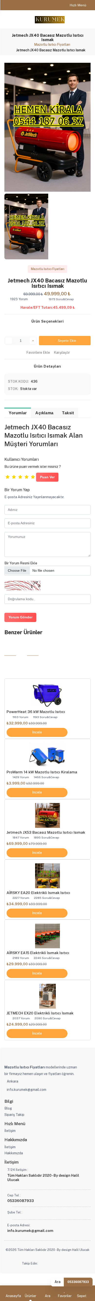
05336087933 (78, 1282)
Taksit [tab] (68, 413)
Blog (8, 1108)
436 (34, 381)
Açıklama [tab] (44, 413)
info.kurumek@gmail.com (26, 1090)
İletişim (10, 1131)
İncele (37, 732)
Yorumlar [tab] (18, 413)
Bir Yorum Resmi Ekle (20, 563)
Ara (57, 1282)
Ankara (12, 1081)
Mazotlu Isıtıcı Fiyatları (52, 44)
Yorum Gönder (20, 617)
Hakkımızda (13, 1153)
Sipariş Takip (14, 1115)
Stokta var (28, 389)
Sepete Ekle (66, 341)
